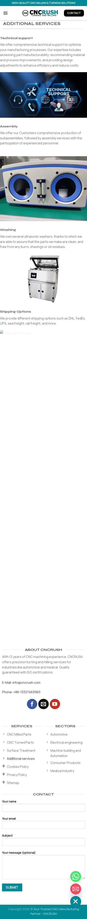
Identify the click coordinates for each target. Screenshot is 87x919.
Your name (9, 801)
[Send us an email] (43, 704)
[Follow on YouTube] (55, 704)
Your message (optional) (19, 852)
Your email (9, 818)
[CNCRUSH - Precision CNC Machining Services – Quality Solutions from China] (40, 13)
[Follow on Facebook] (32, 704)
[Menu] (5, 13)
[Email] (75, 889)
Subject (7, 835)
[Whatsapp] (75, 876)
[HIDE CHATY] (75, 901)
